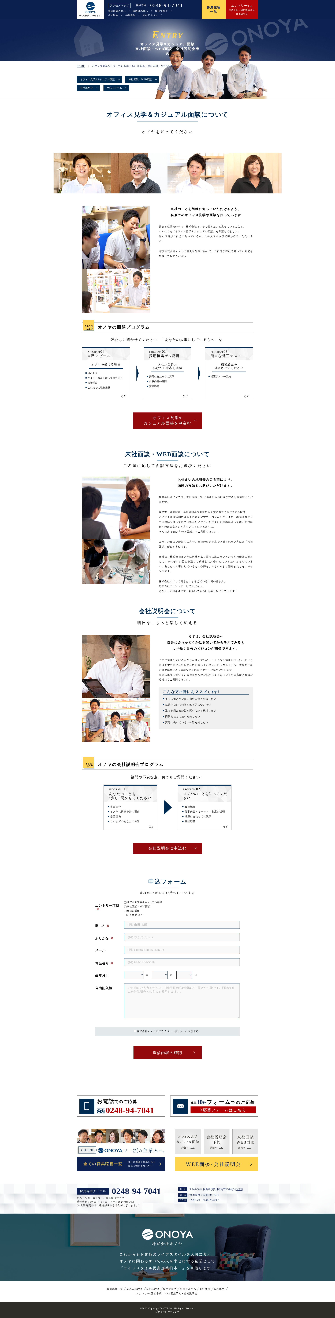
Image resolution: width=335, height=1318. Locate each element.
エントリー (167, 1293)
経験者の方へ (140, 11)
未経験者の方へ (117, 11)
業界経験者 (153, 1289)
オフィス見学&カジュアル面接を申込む (167, 420)
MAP (239, 1189)
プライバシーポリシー (171, 1031)
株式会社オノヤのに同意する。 (169, 1031)
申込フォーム (114, 88)
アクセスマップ (119, 5)
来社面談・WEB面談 (140, 79)
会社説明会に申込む (167, 848)
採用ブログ (161, 11)
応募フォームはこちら (224, 1110)
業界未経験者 (134, 1289)
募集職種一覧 (115, 1289)
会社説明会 (86, 88)
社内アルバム (150, 15)
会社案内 (113, 15)
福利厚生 (130, 15)
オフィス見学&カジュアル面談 (97, 79)
